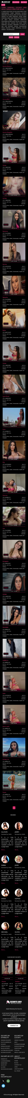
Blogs (16, 1063)
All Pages (17, 1071)
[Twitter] (3, 1081)
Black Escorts (5, 1048)
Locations (16, 2)
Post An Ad (24, 2)
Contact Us (14, 1025)
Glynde (3, 1067)
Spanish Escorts (6, 1040)
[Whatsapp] (8, 1081)
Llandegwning (5, 1061)
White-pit (4, 1065)
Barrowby (4, 1063)
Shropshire (17, 1048)
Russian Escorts (6, 1052)
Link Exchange (18, 1069)
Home (16, 1060)
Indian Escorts (5, 1046)
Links (16, 1067)
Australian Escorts (7, 1050)
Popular (16, 37)
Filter (3, 5)
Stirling (16, 1050)
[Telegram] (3, 1086)
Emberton (4, 1059)
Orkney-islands (19, 1040)
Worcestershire (19, 1046)
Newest (11, 37)
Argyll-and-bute (19, 1052)
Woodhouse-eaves (6, 1069)
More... (3, 850)
